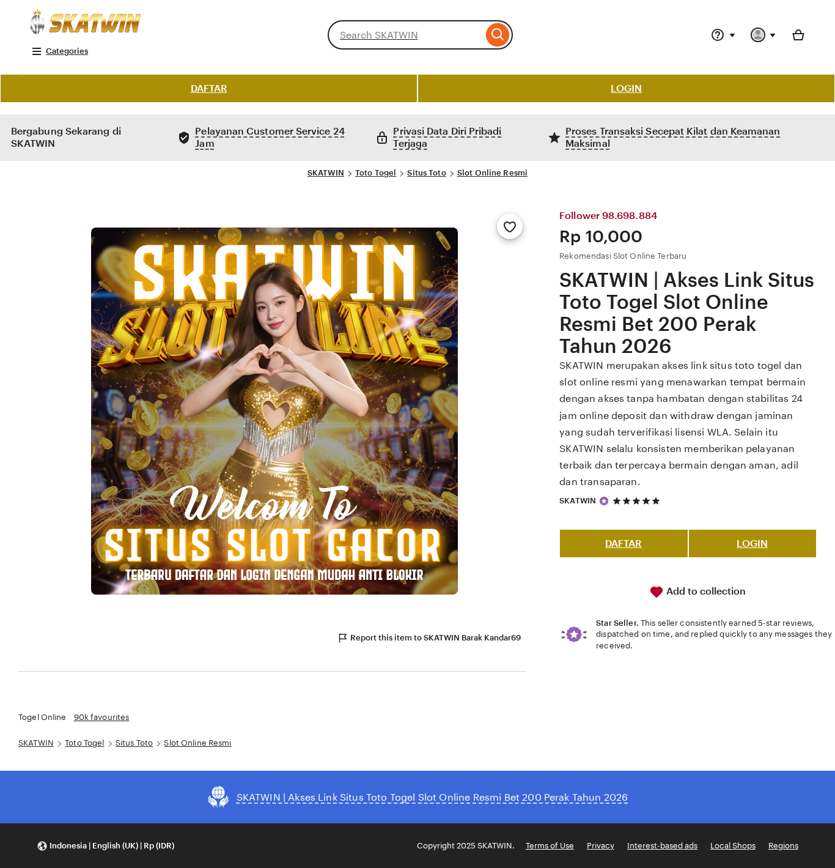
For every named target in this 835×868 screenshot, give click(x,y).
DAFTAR (209, 88)
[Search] (498, 35)
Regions (783, 845)
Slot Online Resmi (492, 172)
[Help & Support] (723, 35)
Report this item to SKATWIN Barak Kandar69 (435, 637)
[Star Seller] (603, 501)
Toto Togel (375, 172)
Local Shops (733, 845)
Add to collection (705, 591)
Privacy (600, 845)
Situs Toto (426, 172)
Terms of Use (550, 845)
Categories (67, 51)
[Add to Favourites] (510, 226)
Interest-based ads (662, 845)
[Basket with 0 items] (798, 35)
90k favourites (102, 717)
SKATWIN (325, 172)
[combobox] (405, 35)
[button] (105, 845)
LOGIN (626, 88)
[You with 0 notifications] (763, 35)
